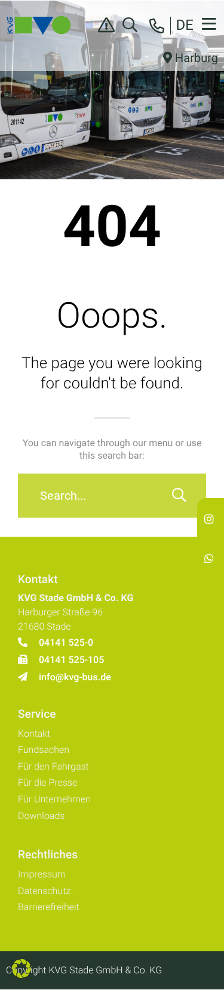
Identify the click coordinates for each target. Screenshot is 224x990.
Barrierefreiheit (48, 907)
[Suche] (179, 495)
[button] (21, 968)
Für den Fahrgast (53, 766)
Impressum (42, 874)
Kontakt (34, 733)
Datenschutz (44, 890)
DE (185, 25)
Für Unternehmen (54, 799)
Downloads (41, 815)
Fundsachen (43, 749)
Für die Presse (47, 782)
